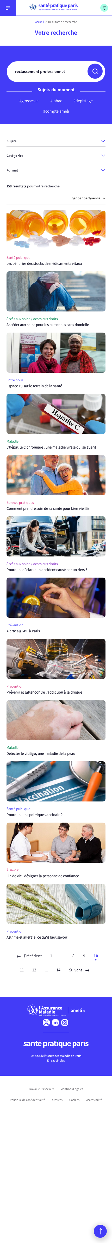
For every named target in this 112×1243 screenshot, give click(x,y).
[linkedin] (55, 1022)
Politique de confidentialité (27, 1100)
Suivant (76, 970)
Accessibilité (94, 1100)
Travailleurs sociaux (41, 1089)
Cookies (74, 1100)
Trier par (85, 198)
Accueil (39, 22)
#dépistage (83, 100)
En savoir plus (56, 1060)
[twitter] (46, 1022)
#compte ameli (56, 111)
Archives (57, 1100)
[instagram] (64, 1022)
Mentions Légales (71, 1089)
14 (58, 970)
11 (22, 970)
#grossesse (29, 100)
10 (96, 955)
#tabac (56, 100)
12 (34, 970)
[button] (95, 71)
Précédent (32, 955)
